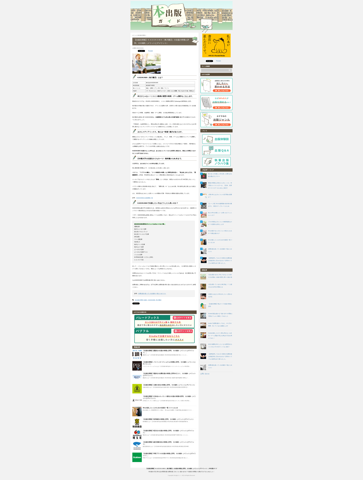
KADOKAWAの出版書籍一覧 (144, 198)
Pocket (150, 51)
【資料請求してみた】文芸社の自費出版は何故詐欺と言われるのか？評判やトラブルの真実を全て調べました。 (220, 260)
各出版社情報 (139, 300)
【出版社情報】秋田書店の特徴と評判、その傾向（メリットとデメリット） (168, 419)
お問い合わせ (204, 374)
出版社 (145, 300)
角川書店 (158, 300)
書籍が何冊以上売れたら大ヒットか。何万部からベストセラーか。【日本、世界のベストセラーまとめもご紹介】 (220, 185)
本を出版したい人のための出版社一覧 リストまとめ (160, 408)
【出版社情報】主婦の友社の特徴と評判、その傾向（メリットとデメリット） (169, 385)
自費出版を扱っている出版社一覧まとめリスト (152, 293)
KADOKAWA (151, 300)
